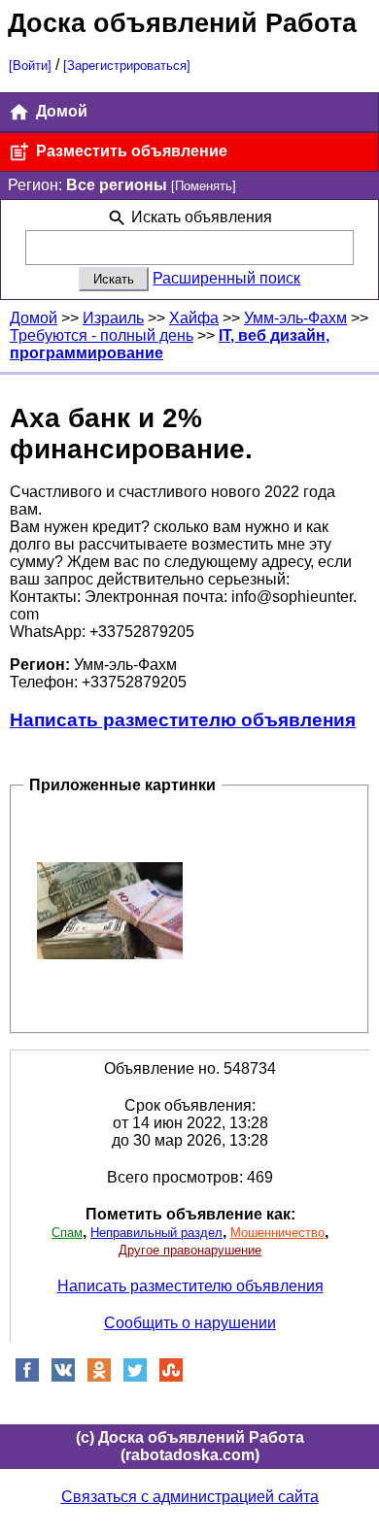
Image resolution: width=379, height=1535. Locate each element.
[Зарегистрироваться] (126, 65)
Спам (67, 1232)
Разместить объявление (129, 151)
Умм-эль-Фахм (295, 318)
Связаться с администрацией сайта (190, 1496)
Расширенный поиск (226, 278)
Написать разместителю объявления (183, 720)
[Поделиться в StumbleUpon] (171, 1377)
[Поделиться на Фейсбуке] (27, 1377)
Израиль (113, 318)
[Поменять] (203, 186)
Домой (59, 111)
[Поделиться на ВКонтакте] (63, 1377)
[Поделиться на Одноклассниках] (99, 1377)
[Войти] (30, 65)
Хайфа (194, 318)
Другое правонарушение (190, 1250)
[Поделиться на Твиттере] (135, 1377)
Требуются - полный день (101, 335)
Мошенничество (277, 1232)
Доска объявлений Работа (182, 23)
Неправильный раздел (156, 1232)
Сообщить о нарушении (190, 1323)
